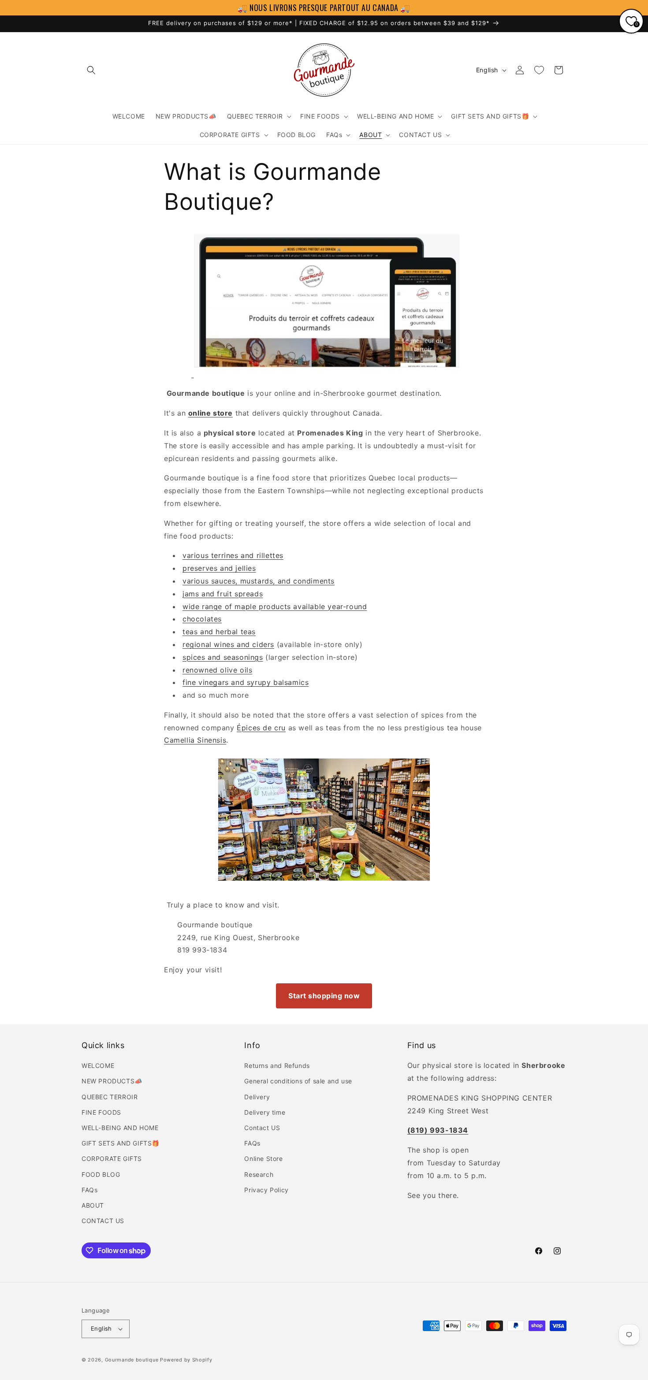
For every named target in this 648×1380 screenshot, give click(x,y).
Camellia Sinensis (195, 740)
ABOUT (93, 1205)
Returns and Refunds (276, 1065)
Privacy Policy (266, 1190)
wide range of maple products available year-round (274, 606)
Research (258, 1174)
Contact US (262, 1127)
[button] (91, 70)
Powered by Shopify (186, 1360)
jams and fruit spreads (222, 593)
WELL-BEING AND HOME (120, 1127)
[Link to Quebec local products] (192, 373)
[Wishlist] (539, 70)
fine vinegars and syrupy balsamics (245, 682)
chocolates (202, 618)
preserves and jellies (219, 568)
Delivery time (264, 1112)
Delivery (257, 1097)
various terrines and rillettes (232, 555)
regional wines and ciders (228, 644)
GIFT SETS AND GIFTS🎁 (121, 1143)
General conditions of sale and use (298, 1081)
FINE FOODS (101, 1112)
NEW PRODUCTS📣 (112, 1081)
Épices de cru (261, 727)
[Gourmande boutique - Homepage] (326, 373)
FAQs (89, 1190)
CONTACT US (103, 1220)
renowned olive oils (217, 670)
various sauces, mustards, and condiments (258, 581)
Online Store (263, 1158)
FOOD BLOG (101, 1174)
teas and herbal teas (219, 631)
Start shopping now (324, 995)
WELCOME (98, 1065)
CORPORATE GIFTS (112, 1158)
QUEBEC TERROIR (110, 1097)
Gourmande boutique (132, 1360)
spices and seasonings (222, 657)
